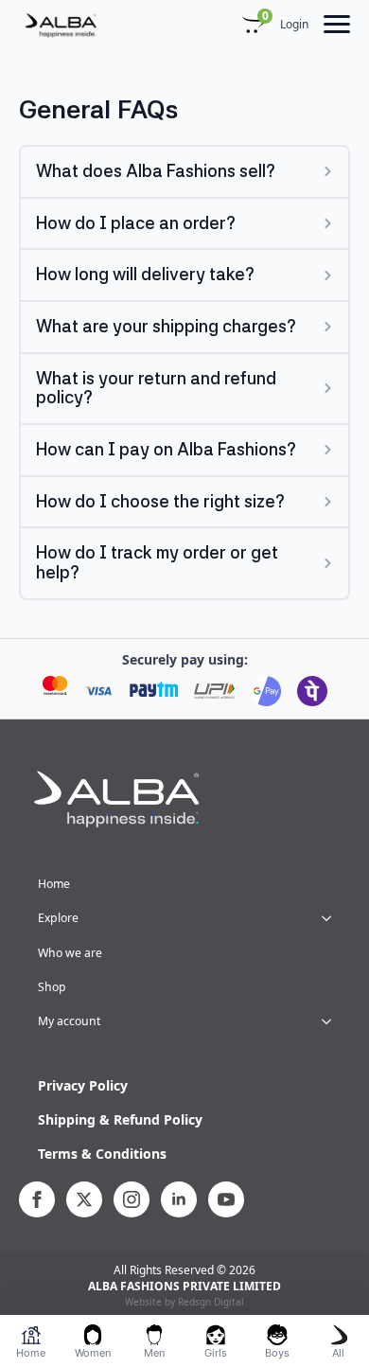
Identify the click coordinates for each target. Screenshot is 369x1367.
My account (69, 1021)
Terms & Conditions (102, 1154)
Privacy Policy (83, 1085)
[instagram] (131, 1199)
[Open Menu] (337, 24)
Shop (52, 987)
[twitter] (84, 1199)
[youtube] (226, 1199)
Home (54, 884)
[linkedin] (179, 1199)
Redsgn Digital (211, 1301)
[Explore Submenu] (332, 918)
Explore (58, 918)
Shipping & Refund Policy (120, 1119)
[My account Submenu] (332, 1021)
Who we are (70, 953)
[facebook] (37, 1199)
